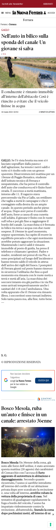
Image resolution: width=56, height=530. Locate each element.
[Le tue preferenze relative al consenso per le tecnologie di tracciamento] (51, 524)
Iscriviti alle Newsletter (12, 4)
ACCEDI (51, 13)
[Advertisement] (24, 138)
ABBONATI (48, 4)
